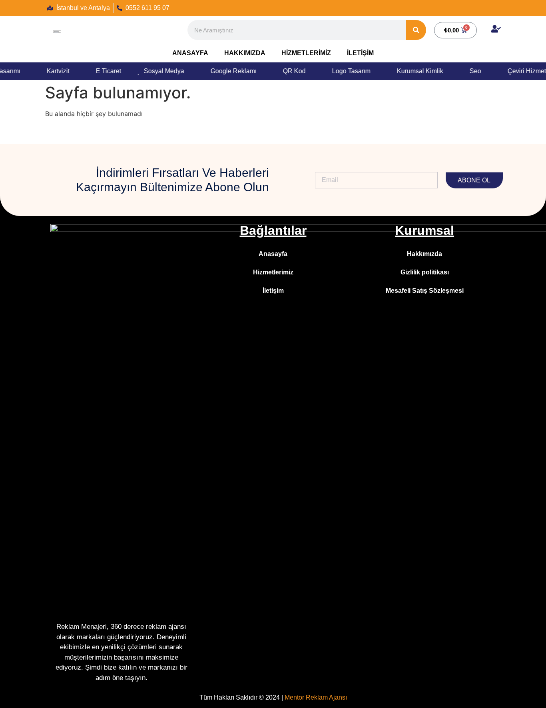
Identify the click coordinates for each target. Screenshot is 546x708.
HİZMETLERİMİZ (306, 53)
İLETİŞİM (360, 53)
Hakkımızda (424, 253)
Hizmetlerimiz (273, 272)
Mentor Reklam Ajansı (316, 697)
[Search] (416, 30)
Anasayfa (273, 253)
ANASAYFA (190, 53)
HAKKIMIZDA (244, 53)
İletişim (273, 290)
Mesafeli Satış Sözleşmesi (425, 290)
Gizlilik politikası (425, 272)
